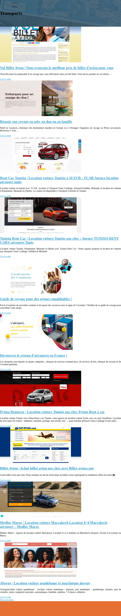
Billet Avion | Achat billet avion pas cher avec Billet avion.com (47, 468)
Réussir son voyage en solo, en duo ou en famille (36, 121)
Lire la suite (5, 79)
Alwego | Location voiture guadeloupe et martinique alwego (45, 583)
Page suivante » (7, 600)
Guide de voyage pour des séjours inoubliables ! (36, 299)
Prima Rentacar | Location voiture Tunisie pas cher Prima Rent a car (52, 412)
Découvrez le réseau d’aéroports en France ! (33, 355)
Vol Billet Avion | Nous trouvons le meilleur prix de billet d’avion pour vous (56, 68)
